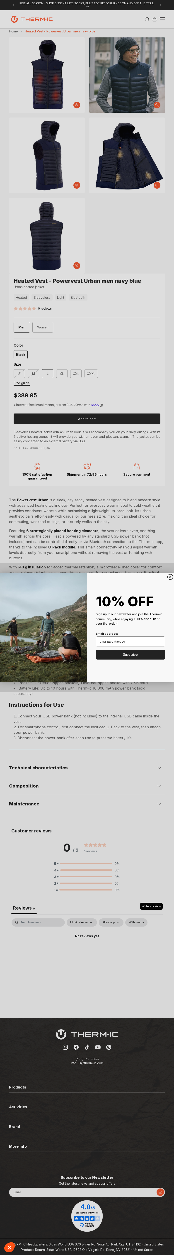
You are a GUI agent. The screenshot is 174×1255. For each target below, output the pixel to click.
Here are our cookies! (26, 1209)
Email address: (107, 633)
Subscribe (130, 654)
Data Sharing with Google (28, 1214)
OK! (84, 1232)
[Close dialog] (170, 577)
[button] (9, 1247)
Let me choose (52, 1232)
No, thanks (20, 1232)
